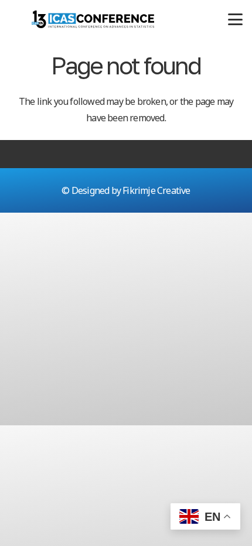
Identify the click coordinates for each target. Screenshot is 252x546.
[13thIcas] (93, 19)
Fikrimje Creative (156, 190)
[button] (235, 19)
